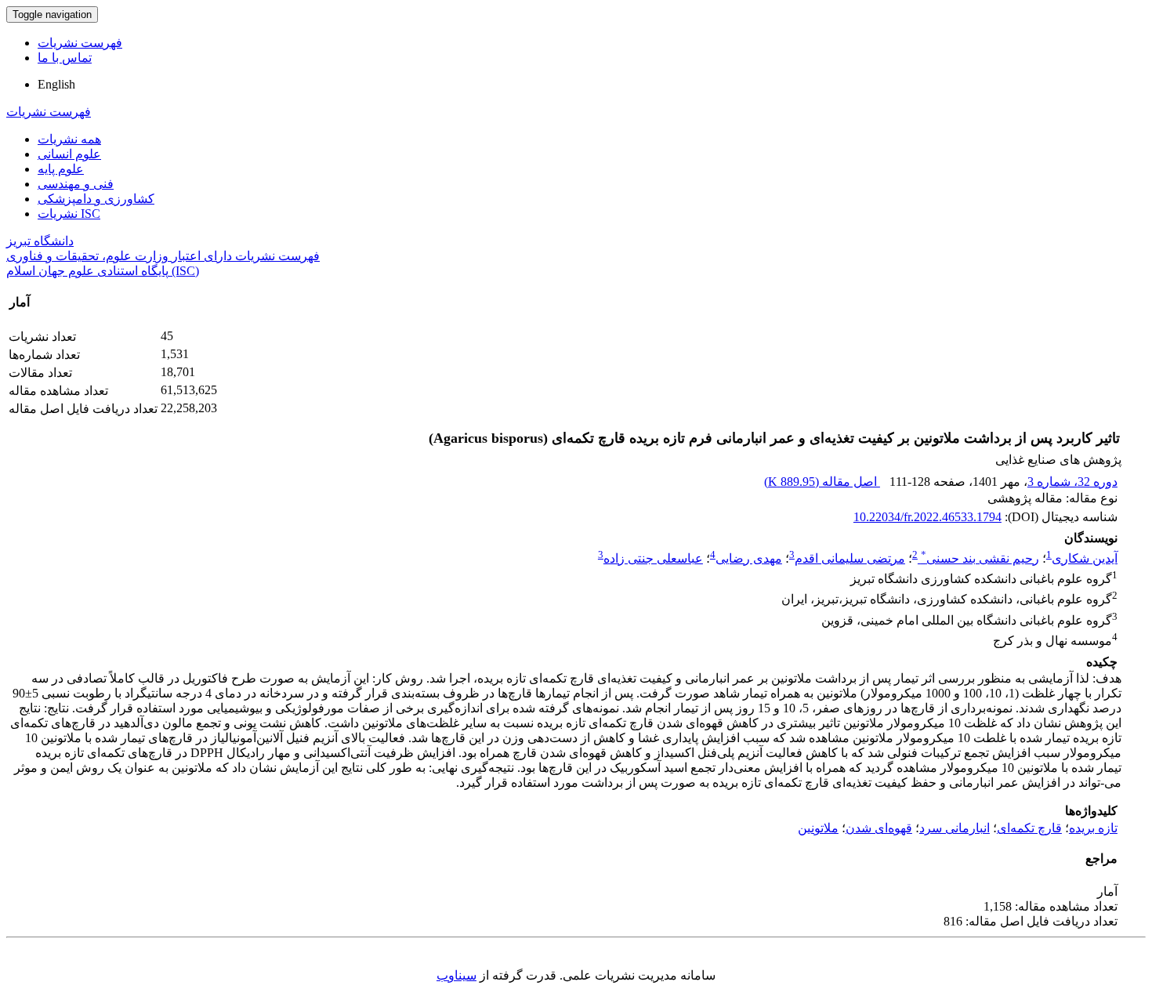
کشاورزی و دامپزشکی (96, 198)
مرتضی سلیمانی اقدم (850, 558)
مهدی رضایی (748, 558)
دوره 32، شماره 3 (1072, 481)
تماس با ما (65, 57)
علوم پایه (61, 169)
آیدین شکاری (1085, 558)
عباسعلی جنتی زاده (653, 558)
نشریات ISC (69, 213)
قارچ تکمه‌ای (1029, 828)
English (56, 84)
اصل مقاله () (822, 481)
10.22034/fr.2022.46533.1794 (927, 516)
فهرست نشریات (80, 42)
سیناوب (456, 975)
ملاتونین (818, 828)
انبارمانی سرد (954, 828)
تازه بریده (1093, 828)
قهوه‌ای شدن (879, 828)
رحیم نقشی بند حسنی (980, 558)
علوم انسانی (69, 154)
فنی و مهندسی (76, 183)
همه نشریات (69, 139)
